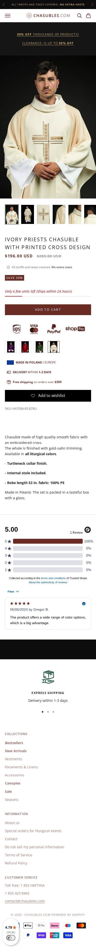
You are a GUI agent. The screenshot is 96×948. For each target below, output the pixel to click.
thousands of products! (48, 34)
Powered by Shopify (68, 914)
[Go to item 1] (12, 214)
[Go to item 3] (43, 214)
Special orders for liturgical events (33, 830)
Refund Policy (16, 863)
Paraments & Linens (21, 767)
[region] (48, 686)
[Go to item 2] (27, 214)
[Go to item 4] (59, 214)
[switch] (10, 937)
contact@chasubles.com (25, 901)
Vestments (13, 759)
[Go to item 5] (75, 214)
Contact (11, 839)
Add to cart (48, 309)
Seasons (11, 799)
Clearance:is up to (48, 43)
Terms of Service (18, 855)
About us (12, 822)
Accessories (14, 775)
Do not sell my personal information (34, 847)
